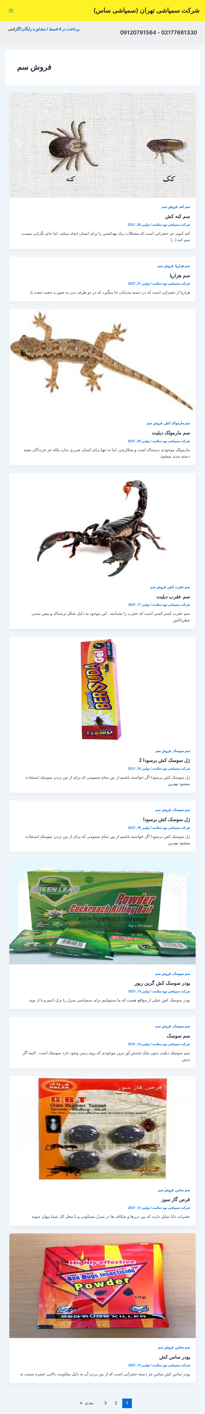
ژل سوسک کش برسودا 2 (164, 760)
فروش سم (169, 207)
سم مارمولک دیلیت (171, 432)
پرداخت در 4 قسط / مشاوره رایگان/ (49, 29)
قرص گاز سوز (175, 1199)
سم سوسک (181, 751)
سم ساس (183, 1190)
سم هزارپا (182, 266)
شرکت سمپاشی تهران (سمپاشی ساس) (146, 10)
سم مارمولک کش (177, 423)
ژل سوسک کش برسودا (166, 819)
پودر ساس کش (174, 1357)
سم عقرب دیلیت (173, 596)
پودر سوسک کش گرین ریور (162, 983)
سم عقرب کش (179, 587)
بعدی (86, 1402)
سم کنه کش (177, 216)
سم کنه (184, 207)
